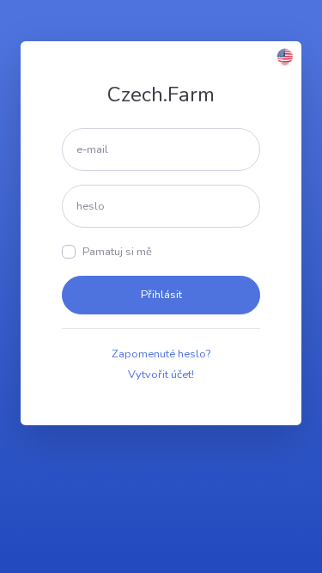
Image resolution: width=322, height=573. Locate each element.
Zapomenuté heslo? (161, 354)
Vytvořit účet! (161, 374)
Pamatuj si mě (117, 251)
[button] (285, 56)
